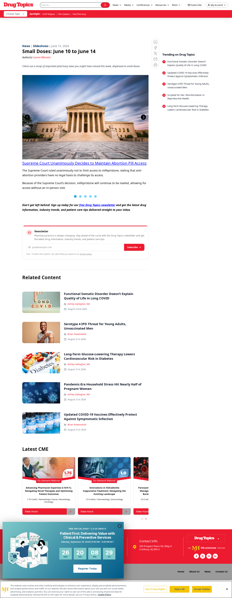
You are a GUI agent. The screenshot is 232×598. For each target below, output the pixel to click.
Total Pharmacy (79, 14)
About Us (194, 571)
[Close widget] (119, 526)
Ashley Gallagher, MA (79, 303)
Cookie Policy (104, 594)
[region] (116, 589)
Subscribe (132, 247)
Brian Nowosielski (77, 334)
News (208, 571)
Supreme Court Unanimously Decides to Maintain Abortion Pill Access (84, 163)
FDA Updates (64, 14)
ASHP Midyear (49, 14)
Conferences (143, 4)
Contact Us (222, 571)
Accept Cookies (202, 589)
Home (181, 571)
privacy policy (86, 254)
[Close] (226, 589)
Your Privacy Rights (155, 589)
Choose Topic (13, 13)
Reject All (179, 589)
